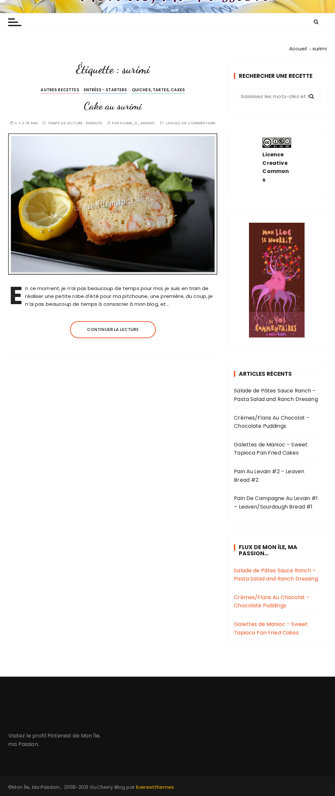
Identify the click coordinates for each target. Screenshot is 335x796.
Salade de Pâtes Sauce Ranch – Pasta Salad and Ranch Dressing (276, 395)
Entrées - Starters (105, 90)
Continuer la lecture (113, 329)
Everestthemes (155, 787)
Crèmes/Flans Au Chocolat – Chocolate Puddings (271, 422)
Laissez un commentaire (191, 123)
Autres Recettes (60, 90)
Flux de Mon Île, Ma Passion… (268, 550)
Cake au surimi (113, 106)
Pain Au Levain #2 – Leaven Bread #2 (269, 476)
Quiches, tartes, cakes (158, 90)
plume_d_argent (137, 123)
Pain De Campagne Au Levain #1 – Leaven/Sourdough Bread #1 (276, 502)
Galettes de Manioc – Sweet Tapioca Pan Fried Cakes (271, 449)
